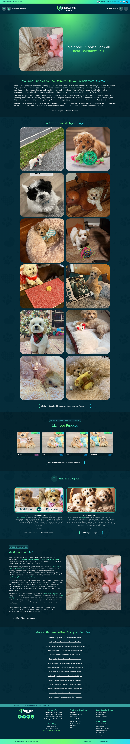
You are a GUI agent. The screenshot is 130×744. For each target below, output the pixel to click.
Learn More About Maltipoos (23, 618)
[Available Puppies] (9, 9)
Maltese (56, 567)
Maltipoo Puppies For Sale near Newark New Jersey (65, 693)
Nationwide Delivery (76, 714)
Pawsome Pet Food (101, 730)
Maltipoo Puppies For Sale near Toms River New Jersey (65, 680)
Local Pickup (73, 716)
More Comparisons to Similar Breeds (38, 533)
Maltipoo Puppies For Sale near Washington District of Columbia (65, 646)
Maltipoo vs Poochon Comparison (39, 515)
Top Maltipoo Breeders (91, 515)
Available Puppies (19, 8)
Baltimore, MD (37, 705)
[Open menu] (4, 9)
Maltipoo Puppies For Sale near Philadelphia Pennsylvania (65, 667)
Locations (28, 705)
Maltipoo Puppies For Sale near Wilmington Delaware (65, 663)
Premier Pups (18, 705)
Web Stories (73, 728)
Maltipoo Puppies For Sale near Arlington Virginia (65, 654)
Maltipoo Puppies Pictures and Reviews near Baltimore (64, 406)
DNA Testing (99, 735)
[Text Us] (126, 9)
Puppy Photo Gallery (76, 721)
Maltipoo (83, 518)
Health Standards (101, 733)
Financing (73, 712)
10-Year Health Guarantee (103, 724)
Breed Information (101, 712)
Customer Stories (75, 723)
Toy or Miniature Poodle (19, 569)
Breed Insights (100, 714)
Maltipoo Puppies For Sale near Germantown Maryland (65, 650)
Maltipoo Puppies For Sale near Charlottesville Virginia (65, 676)
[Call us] (121, 9)
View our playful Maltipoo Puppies (64, 111)
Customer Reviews (75, 719)
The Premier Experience (78, 710)
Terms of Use (87, 741)
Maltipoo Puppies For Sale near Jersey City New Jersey (65, 697)
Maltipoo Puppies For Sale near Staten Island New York (65, 688)
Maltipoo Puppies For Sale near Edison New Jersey (65, 684)
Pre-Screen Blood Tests (102, 728)
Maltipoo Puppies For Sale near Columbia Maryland (65, 642)
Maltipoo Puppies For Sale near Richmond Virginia (65, 671)
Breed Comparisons (101, 716)
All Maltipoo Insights (90, 533)
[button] (121, 2)
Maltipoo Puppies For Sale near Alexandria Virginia (65, 659)
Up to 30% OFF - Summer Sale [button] (12, 2)
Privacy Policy (104, 741)
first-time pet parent (51, 594)
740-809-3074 (112, 8)
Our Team (73, 725)
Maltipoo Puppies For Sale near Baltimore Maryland (65, 638)
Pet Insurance (100, 726)
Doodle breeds (20, 518)
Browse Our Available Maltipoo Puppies (64, 463)
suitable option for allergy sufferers (23, 577)
